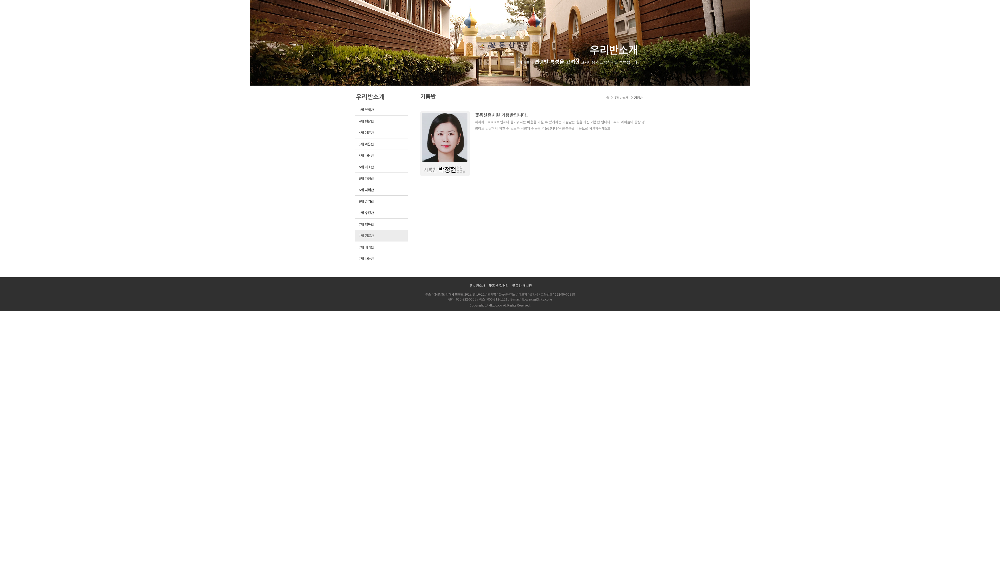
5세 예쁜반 (366, 132)
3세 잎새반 (366, 109)
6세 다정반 (366, 178)
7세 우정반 (366, 212)
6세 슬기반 (366, 201)
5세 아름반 (366, 144)
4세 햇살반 (366, 121)
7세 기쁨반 (366, 235)
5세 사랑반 (366, 155)
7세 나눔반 (366, 258)
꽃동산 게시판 (522, 285)
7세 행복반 (366, 224)
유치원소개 (477, 285)
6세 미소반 (366, 166)
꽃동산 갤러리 (499, 285)
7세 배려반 (366, 247)
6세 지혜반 (366, 189)
